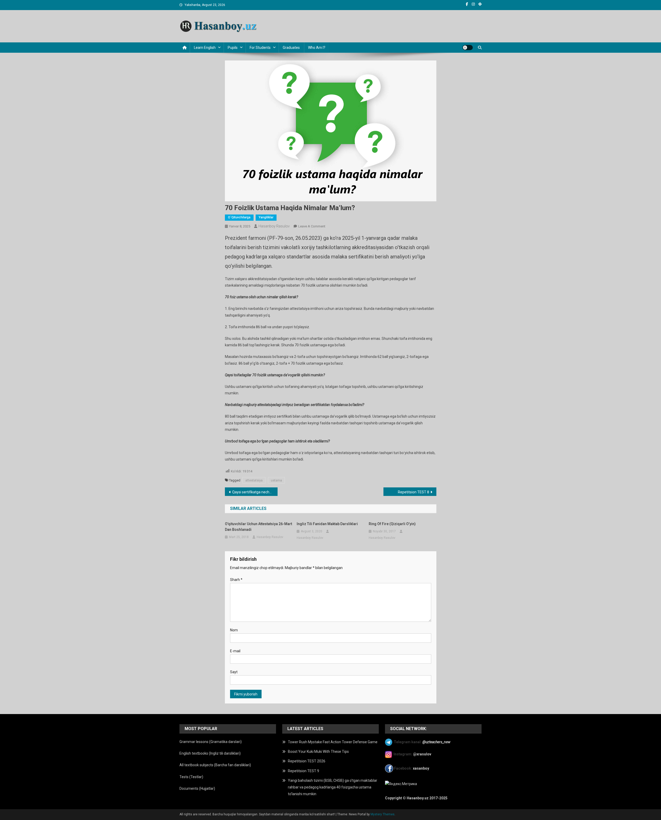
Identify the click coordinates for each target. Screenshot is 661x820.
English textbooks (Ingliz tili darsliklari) (210, 753)
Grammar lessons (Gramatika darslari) (210, 742)
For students (260, 47)
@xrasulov (422, 754)
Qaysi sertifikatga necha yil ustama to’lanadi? (255, 492)
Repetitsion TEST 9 (303, 771)
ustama (276, 480)
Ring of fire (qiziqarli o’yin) (392, 524)
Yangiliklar (266, 217)
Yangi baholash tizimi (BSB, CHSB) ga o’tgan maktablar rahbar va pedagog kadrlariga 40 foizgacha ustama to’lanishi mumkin (332, 787)
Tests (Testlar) (191, 777)
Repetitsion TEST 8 (413, 492)
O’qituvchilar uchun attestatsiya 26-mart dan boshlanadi (258, 527)
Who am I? (316, 47)
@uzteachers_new (436, 742)
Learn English (205, 47)
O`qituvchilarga (239, 217)
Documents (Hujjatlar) (197, 788)
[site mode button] (467, 47)
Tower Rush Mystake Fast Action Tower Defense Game (332, 742)
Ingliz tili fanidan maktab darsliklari (327, 524)
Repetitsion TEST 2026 (306, 761)
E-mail (235, 651)
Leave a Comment (311, 226)
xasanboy (421, 768)
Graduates (291, 47)
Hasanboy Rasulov (274, 226)
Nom (234, 630)
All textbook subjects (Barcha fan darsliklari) (215, 765)
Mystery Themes (383, 814)
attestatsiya (254, 480)
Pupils (233, 47)
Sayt (234, 672)
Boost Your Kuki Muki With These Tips (318, 751)
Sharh (236, 580)
